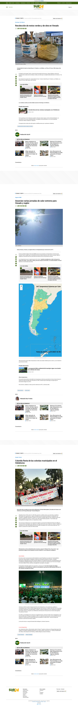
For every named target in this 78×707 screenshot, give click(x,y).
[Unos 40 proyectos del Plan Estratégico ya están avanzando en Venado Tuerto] (44, 153)
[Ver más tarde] (16, 28)
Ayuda (45, 701)
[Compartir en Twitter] (22, 28)
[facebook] (20, 28)
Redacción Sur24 (25, 134)
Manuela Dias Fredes (26, 398)
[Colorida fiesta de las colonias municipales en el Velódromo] (23, 110)
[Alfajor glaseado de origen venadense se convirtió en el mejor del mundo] (19, 153)
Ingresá (70, 7)
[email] (24, 28)
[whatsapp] (18, 28)
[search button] (7, 3)
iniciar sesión (36, 165)
